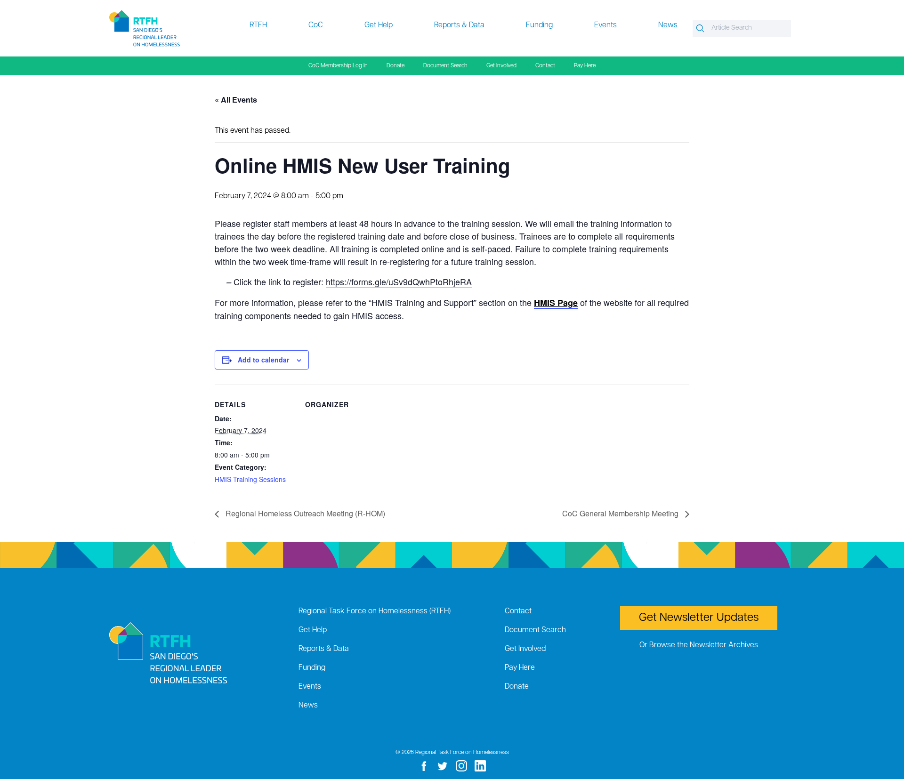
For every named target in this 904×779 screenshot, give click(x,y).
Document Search (445, 66)
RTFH (258, 25)
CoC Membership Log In (338, 66)
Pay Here (585, 66)
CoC (315, 25)
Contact (545, 66)
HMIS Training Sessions (250, 479)
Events (605, 25)
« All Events (236, 99)
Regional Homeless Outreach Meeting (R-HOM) (304, 513)
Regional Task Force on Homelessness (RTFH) (375, 611)
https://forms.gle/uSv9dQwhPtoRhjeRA (399, 281)
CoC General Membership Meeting (621, 513)
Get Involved (501, 66)
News (668, 25)
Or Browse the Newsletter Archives (698, 645)
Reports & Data (459, 25)
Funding (539, 25)
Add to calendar (263, 359)
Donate (395, 66)
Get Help (378, 25)
